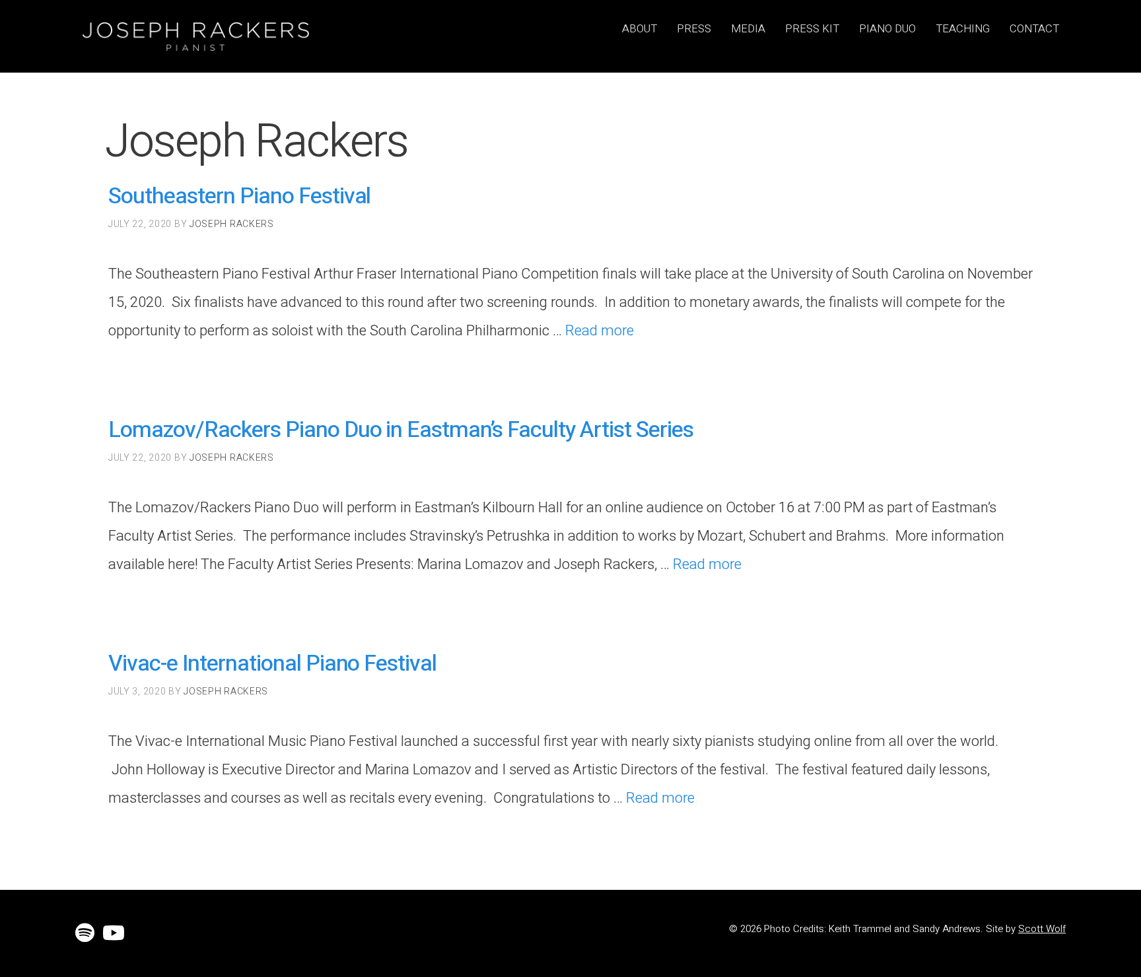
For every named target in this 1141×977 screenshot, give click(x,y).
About (639, 28)
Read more (599, 330)
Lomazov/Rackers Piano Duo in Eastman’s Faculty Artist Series (400, 429)
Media (748, 28)
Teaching (963, 28)
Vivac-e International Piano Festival (272, 663)
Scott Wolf (1042, 929)
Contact (1034, 28)
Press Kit (812, 28)
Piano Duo (887, 28)
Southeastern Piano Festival (239, 196)
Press (694, 28)
